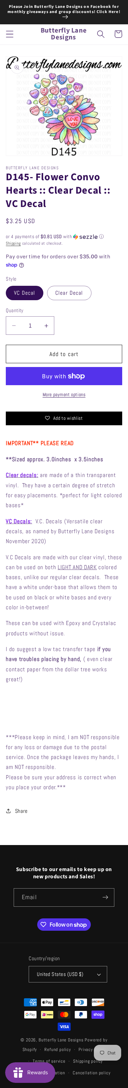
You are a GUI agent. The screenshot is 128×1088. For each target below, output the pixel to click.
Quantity (15, 310)
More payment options (64, 394)
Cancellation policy (91, 1073)
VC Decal (24, 292)
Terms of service (49, 1061)
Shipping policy (88, 1061)
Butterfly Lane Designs (61, 1040)
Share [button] (21, 811)
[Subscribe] (105, 897)
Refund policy (57, 1049)
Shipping (13, 243)
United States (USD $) (60, 974)
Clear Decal (69, 292)
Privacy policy (92, 1049)
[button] (9, 34)
